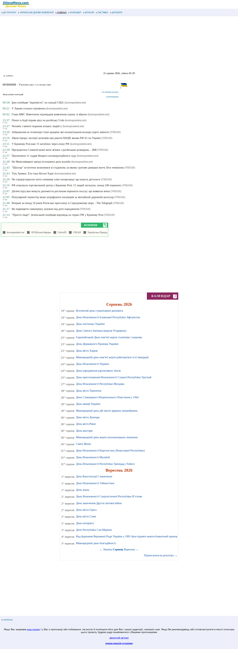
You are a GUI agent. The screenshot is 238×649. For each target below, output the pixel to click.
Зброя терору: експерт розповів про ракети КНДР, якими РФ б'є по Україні (56, 138)
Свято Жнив (83, 443)
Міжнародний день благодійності (96, 543)
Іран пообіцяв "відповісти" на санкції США (38, 102)
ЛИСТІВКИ (103, 12)
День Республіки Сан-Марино (94, 529)
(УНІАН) (115, 132)
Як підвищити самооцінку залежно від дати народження (45, 208)
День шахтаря (84, 430)
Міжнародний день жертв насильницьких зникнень (107, 437)
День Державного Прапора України (97, 343)
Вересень (129, 549)
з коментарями (112, 96)
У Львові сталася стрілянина (28, 108)
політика (8, 620)
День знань (82, 489)
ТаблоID (61, 232)
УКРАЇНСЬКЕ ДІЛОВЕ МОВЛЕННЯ (36, 12)
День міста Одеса (86, 509)
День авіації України (88, 403)
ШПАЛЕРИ (117, 12)
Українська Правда (96, 232)
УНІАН (76, 232)
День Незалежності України (92, 363)
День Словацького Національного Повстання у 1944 (107, 397)
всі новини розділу (110, 92)
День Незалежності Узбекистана (95, 483)
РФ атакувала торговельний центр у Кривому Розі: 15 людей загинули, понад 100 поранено (66, 185)
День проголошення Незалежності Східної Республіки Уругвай (113, 377)
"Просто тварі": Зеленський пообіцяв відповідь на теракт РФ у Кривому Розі (57, 214)
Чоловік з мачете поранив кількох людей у (37, 126)
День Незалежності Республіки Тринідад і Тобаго (105, 463)
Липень (107, 549)
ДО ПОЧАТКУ (10, 12)
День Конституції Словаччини (94, 476)
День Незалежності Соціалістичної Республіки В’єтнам (109, 496)
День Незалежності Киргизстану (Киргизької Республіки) (110, 450)
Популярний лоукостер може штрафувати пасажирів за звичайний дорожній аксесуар (63, 197)
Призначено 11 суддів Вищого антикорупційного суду (44, 155)
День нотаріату (85, 523)
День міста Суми (86, 516)
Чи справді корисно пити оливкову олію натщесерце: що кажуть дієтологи (56, 179)
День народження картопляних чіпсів (98, 370)
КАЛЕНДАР (76, 12)
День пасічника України (90, 323)
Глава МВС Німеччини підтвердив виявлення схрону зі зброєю (49, 114)
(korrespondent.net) (75, 102)
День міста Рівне (86, 423)
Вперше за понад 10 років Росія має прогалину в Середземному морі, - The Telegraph (62, 203)
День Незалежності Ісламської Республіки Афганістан (108, 317)
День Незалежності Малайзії (93, 457)
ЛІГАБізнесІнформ (40, 232)
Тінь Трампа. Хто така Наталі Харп (33, 173)
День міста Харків (87, 350)
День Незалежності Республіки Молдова (100, 383)
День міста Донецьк (88, 417)
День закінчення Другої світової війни (99, 503)
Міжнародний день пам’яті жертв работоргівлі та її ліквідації (112, 357)
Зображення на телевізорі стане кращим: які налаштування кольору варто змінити (60, 132)
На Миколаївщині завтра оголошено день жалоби (41, 161)
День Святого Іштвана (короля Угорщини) (101, 330)
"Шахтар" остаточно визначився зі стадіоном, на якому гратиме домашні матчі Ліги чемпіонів (68, 167)
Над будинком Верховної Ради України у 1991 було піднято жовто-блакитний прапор (126, 536)
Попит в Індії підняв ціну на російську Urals (38, 120)
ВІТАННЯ (89, 12)
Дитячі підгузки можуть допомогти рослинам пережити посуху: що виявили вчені (61, 191)
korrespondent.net (14, 232)
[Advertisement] (104, 44)
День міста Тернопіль (88, 390)
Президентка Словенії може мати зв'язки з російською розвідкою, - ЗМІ (54, 149)
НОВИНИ (62, 12)
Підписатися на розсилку (160, 555)
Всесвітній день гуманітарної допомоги (99, 310)
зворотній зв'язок (119, 637)
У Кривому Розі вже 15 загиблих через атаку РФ (40, 143)
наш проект (33, 629)
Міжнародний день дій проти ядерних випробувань (106, 410)
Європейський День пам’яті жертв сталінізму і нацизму (109, 337)
